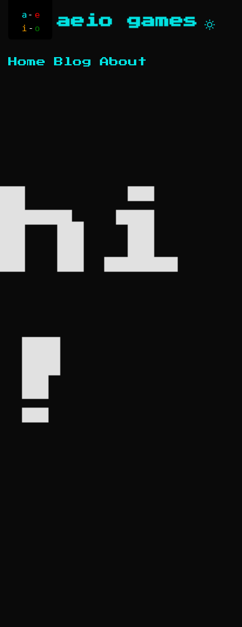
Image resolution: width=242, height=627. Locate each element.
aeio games (127, 21)
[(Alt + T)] (210, 22)
